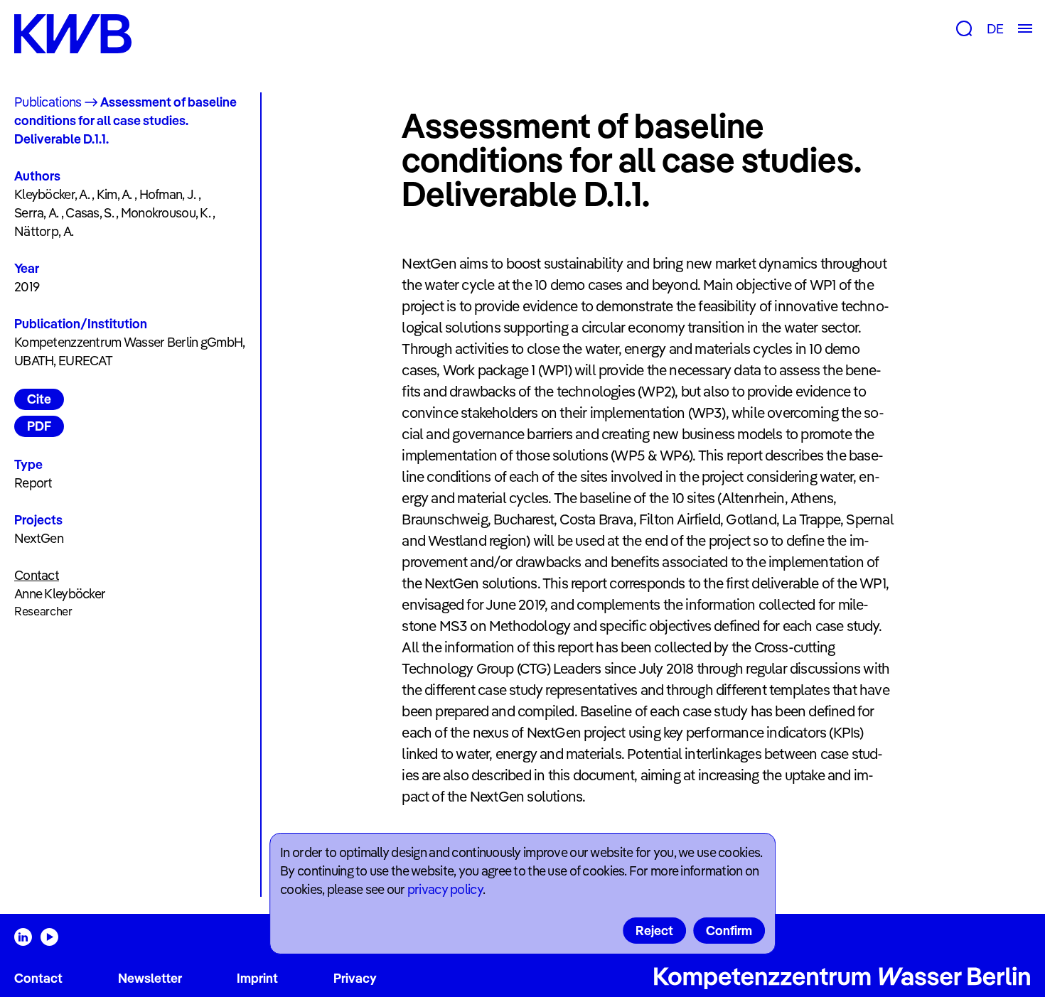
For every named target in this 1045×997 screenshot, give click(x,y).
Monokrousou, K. (165, 213)
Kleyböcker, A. (52, 194)
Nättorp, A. (43, 231)
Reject (654, 930)
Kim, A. (114, 194)
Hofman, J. (167, 194)
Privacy (355, 978)
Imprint (257, 978)
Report (33, 483)
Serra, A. (36, 213)
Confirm (729, 930)
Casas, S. (89, 213)
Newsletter (150, 978)
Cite (39, 399)
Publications (47, 102)
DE (995, 29)
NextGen (38, 538)
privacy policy (445, 889)
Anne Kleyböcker (59, 594)
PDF (39, 426)
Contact (38, 978)
